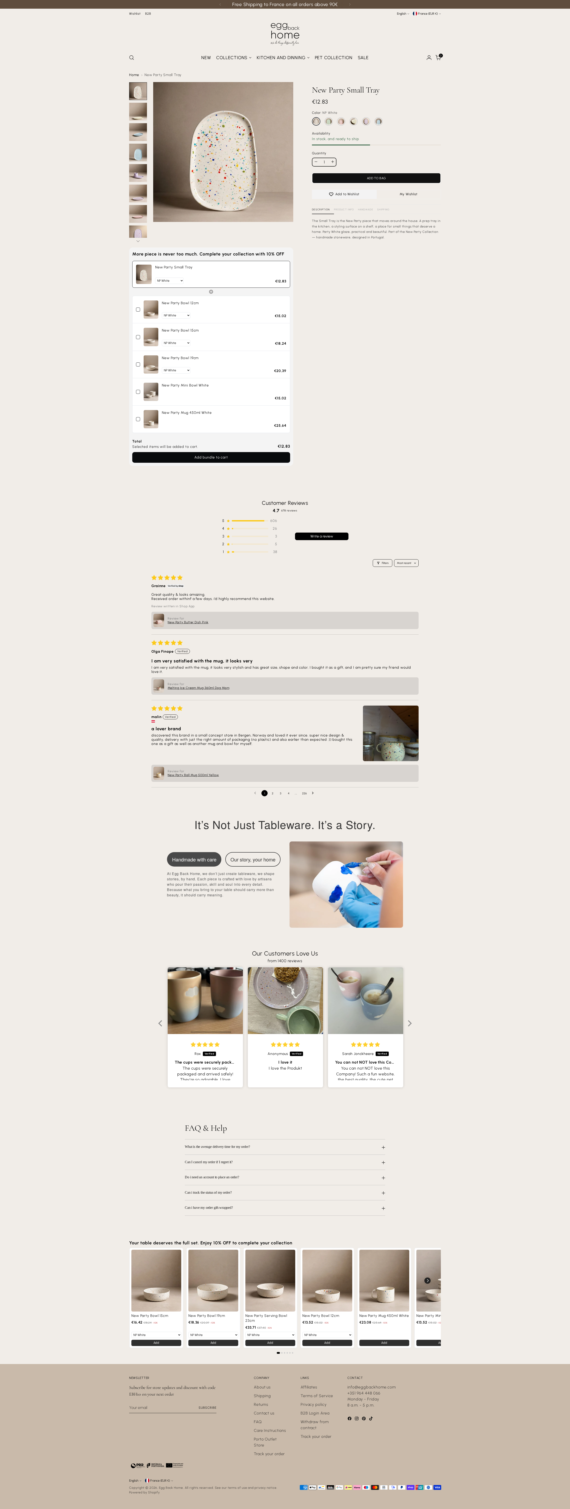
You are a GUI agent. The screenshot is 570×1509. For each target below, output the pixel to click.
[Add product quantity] (333, 161)
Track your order (269, 1453)
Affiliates (309, 1387)
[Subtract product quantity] (316, 161)
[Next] (350, 4)
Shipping (383, 209)
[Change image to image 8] (138, 234)
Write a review (321, 536)
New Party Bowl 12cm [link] (180, 303)
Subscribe (207, 1407)
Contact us (264, 1413)
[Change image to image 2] (138, 112)
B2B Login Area (315, 1413)
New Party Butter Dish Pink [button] (188, 622)
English (401, 13)
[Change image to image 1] (138, 91)
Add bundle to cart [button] (211, 457)
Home (134, 75)
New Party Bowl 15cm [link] (180, 330)
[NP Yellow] (353, 121)
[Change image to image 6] (138, 193)
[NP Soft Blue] (378, 121)
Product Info (344, 209)
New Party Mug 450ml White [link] (187, 412)
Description (321, 209)
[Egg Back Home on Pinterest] (364, 1419)
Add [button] (156, 1343)
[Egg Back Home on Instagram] (357, 1419)
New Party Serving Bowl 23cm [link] (266, 1318)
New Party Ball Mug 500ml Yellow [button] (193, 775)
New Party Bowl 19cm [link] (180, 358)
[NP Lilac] (366, 121)
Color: (324, 113)
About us (262, 1387)
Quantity (319, 153)
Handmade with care (194, 859)
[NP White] (316, 121)
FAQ (258, 1421)
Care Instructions (270, 1430)
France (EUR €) (428, 13)
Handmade (365, 209)
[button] (249, 521)
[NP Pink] (341, 121)
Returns (261, 1404)
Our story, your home (252, 859)
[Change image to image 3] (138, 132)
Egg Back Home (171, 1487)
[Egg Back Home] (285, 33)
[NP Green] (328, 121)
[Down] (138, 241)
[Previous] (220, 4)
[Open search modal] (131, 57)
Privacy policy (314, 1404)
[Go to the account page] (429, 57)
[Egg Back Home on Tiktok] (371, 1419)
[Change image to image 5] (138, 173)
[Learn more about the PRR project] (157, 1465)
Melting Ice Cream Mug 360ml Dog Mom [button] (199, 688)
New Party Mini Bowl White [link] (185, 385)
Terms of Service (317, 1395)
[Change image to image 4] (138, 152)
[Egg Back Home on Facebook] (350, 1419)
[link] (144, 274)
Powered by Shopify (144, 1492)
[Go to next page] (314, 793)
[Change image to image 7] (138, 214)
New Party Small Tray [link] (174, 267)
